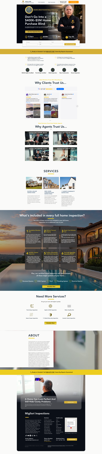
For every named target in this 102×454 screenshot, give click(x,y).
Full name (28, 42)
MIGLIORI (28, 1)
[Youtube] (28, 435)
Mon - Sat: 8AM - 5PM (60, 440)
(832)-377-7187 (50, 51)
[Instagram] (32, 435)
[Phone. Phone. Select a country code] (41, 44)
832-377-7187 (47, 440)
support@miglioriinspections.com (32, 440)
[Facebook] (30, 435)
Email (53, 42)
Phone (40, 42)
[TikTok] (26, 435)
